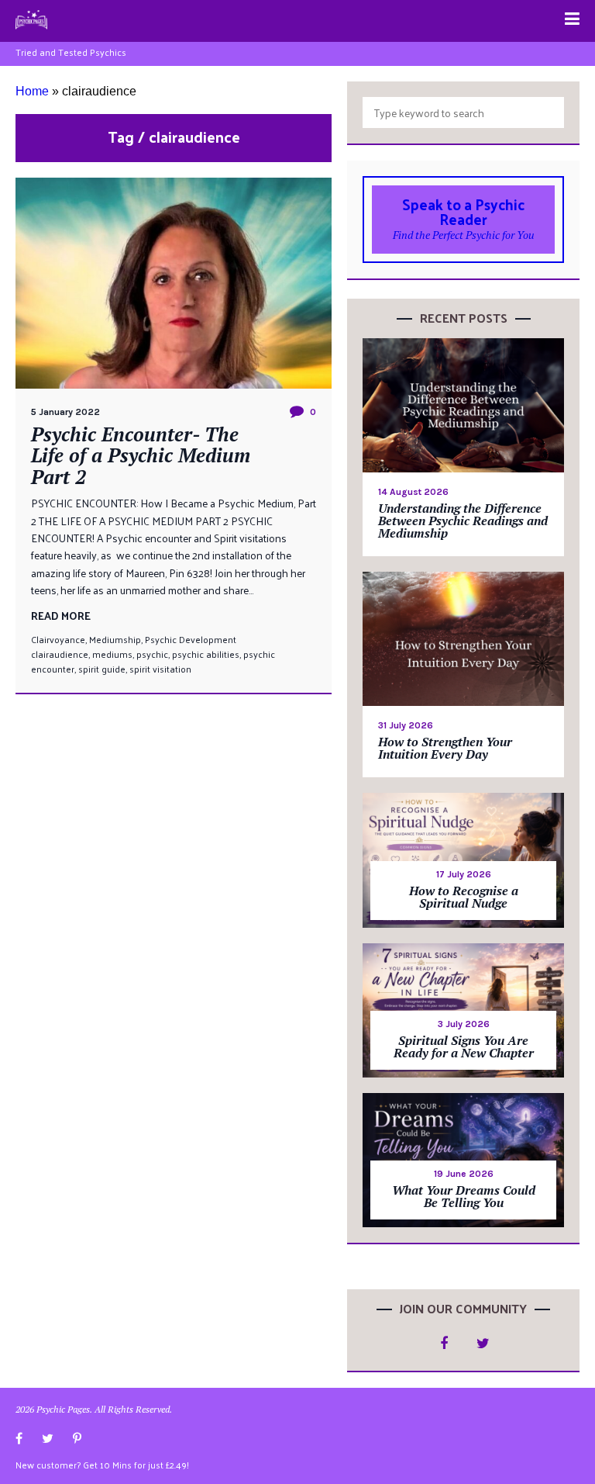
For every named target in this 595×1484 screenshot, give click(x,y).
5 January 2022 (65, 411)
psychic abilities (205, 653)
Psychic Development (190, 639)
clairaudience (59, 653)
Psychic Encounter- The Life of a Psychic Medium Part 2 (140, 455)
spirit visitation (160, 668)
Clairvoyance (58, 639)
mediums (112, 653)
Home (32, 91)
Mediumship (115, 639)
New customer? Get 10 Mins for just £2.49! (102, 1464)
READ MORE (61, 615)
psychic (152, 653)
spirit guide (102, 668)
